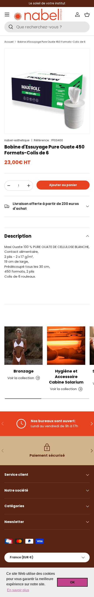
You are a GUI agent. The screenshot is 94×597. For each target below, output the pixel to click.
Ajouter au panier (63, 185)
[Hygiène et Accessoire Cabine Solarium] (66, 345)
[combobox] (47, 27)
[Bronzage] (23, 345)
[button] (87, 14)
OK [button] (72, 582)
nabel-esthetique (17, 140)
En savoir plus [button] (18, 590)
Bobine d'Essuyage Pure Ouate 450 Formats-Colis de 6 (51, 42)
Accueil (9, 42)
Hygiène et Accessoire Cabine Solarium (66, 376)
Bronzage (24, 371)
